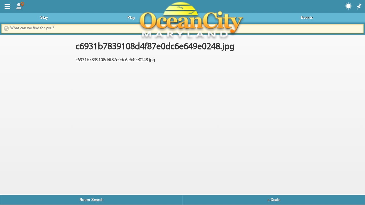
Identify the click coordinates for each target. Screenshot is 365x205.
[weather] (349, 6)
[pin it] (359, 7)
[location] (20, 6)
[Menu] (6, 6)
